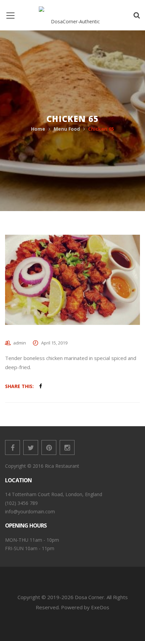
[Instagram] (67, 447)
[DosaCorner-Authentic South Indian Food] (72, 15)
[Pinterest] (48, 447)
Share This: (19, 386)
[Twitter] (30, 447)
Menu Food (67, 129)
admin (19, 343)
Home (38, 129)
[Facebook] (12, 447)
